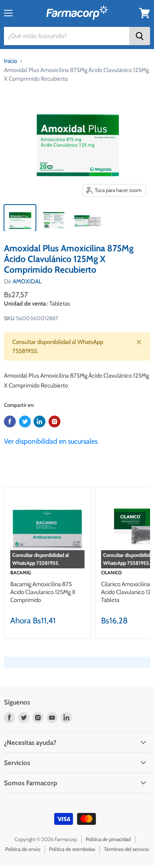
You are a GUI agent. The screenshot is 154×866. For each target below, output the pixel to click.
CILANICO (111, 572)
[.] (54, 421)
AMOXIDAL (27, 281)
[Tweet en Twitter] (25, 421)
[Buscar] (139, 36)
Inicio (10, 61)
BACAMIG (20, 572)
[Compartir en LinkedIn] (39, 421)
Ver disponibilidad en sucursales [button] (51, 441)
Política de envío (22, 849)
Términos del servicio (126, 849)
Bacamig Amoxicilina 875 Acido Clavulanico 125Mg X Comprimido (42, 592)
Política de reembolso (72, 849)
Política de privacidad (108, 839)
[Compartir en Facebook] (10, 421)
